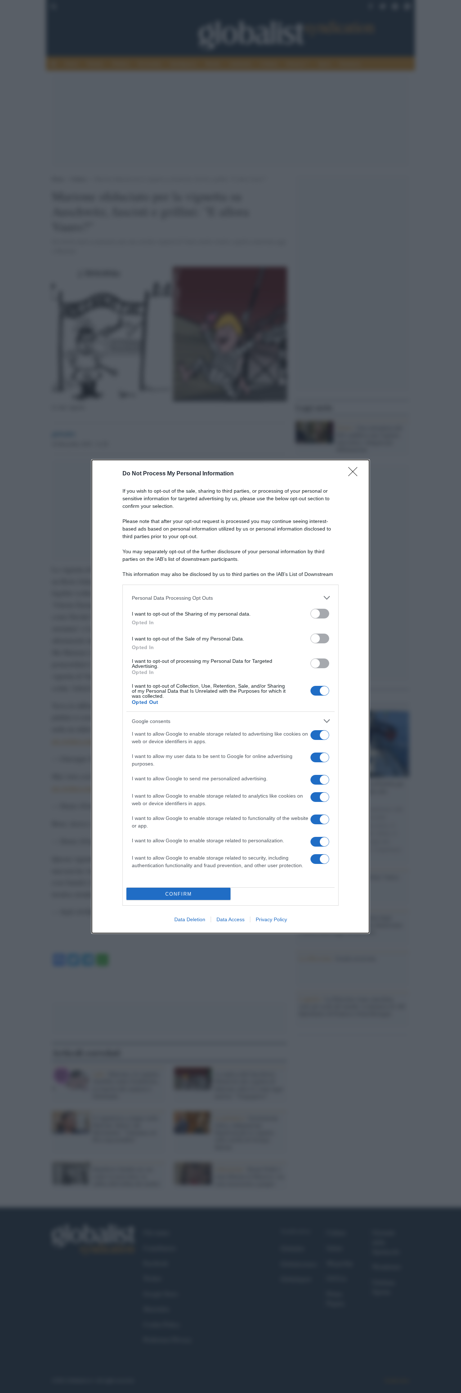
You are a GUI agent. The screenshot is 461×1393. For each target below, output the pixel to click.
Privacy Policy (271, 919)
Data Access (230, 919)
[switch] (319, 613)
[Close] (355, 474)
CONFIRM (178, 894)
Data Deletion (189, 919)
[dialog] (230, 696)
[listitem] (230, 598)
